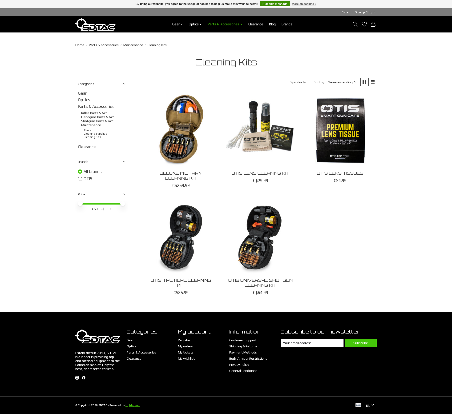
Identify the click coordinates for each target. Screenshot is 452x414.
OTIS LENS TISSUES (340, 173)
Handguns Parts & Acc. (98, 117)
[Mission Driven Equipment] (95, 24)
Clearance (255, 24)
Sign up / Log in (365, 12)
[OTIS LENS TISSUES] (339, 130)
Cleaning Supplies (95, 133)
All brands (93, 171)
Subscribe (360, 343)
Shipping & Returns (243, 346)
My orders (185, 346)
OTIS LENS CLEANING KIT (261, 173)
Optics (84, 99)
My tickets (186, 352)
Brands (286, 24)
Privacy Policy (239, 364)
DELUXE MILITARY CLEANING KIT (181, 175)
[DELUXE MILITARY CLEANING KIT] (181, 130)
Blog (272, 24)
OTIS (88, 178)
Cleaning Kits (92, 137)
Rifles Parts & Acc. (94, 113)
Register (184, 340)
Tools (87, 130)
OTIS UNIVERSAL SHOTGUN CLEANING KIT (260, 282)
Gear (82, 93)
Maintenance (133, 45)
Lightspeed (132, 405)
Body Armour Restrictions (248, 358)
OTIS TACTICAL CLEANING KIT (181, 282)
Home (79, 45)
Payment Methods (243, 352)
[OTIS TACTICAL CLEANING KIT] (181, 237)
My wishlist (186, 358)
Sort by (319, 82)
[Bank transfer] (358, 405)
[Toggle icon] (355, 24)
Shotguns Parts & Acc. (97, 121)
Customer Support (243, 340)
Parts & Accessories (104, 45)
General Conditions (243, 371)
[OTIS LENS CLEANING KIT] (260, 130)
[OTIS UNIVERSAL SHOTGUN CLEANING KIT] (260, 237)
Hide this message (274, 4)
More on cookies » (304, 4)
